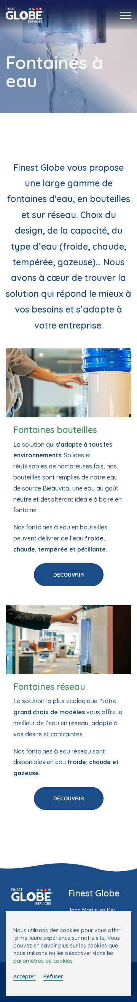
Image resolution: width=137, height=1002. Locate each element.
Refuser (53, 976)
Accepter (24, 976)
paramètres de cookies (43, 960)
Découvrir (68, 574)
